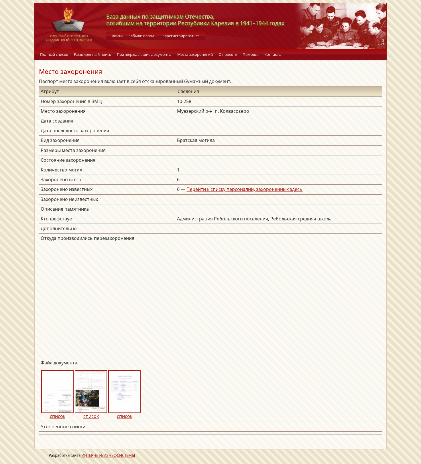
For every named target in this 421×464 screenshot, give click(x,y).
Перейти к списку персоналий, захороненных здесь (244, 189)
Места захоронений (195, 54)
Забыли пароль (142, 35)
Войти (117, 35)
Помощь (251, 54)
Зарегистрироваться (180, 35)
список (57, 416)
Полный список (54, 54)
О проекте (228, 54)
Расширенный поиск (92, 54)
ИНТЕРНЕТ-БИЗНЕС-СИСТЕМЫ (108, 455)
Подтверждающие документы (144, 54)
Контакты (273, 54)
